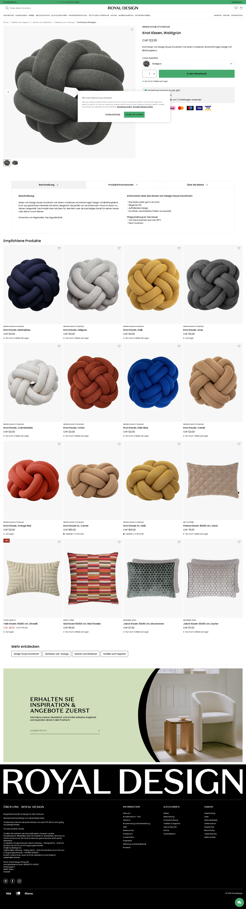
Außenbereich (169, 834)
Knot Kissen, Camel (194, 428)
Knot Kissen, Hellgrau (75, 330)
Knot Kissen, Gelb (133, 330)
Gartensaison (210, 823)
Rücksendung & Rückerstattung (136, 823)
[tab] (48, 185)
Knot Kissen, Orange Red (17, 526)
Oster (206, 817)
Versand (126, 820)
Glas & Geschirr (170, 827)
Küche (166, 830)
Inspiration (127, 841)
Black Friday (209, 830)
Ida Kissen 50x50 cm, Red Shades (82, 624)
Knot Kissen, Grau (193, 330)
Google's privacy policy (143, 107)
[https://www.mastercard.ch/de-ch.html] (18, 893)
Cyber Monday (210, 834)
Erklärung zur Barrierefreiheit (134, 844)
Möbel (166, 813)
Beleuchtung (169, 817)
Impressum (128, 834)
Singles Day (209, 827)
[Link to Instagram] (19, 881)
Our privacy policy (124, 107)
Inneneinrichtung (171, 820)
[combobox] (237, 2)
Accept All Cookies (134, 114)
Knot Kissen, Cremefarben (18, 428)
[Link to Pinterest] (5, 881)
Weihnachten (210, 837)
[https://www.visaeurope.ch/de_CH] (8, 893)
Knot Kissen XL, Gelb (134, 526)
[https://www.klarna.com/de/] (29, 893)
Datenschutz (128, 830)
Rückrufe (126, 847)
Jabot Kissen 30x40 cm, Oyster (200, 624)
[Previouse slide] (8, 92)
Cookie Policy (128, 837)
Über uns (126, 813)
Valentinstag (209, 813)
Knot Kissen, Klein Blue (135, 428)
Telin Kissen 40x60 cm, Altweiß (20, 624)
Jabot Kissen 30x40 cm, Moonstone (143, 624)
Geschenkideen (211, 820)
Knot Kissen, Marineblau (16, 330)
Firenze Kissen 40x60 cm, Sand (200, 526)
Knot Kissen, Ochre (73, 428)
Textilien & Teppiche (172, 823)
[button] (237, 2)
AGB (125, 827)
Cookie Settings (112, 114)
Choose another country (13, 829)
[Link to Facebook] (12, 881)
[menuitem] (8, 15)
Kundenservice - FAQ (132, 817)
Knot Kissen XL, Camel (75, 526)
